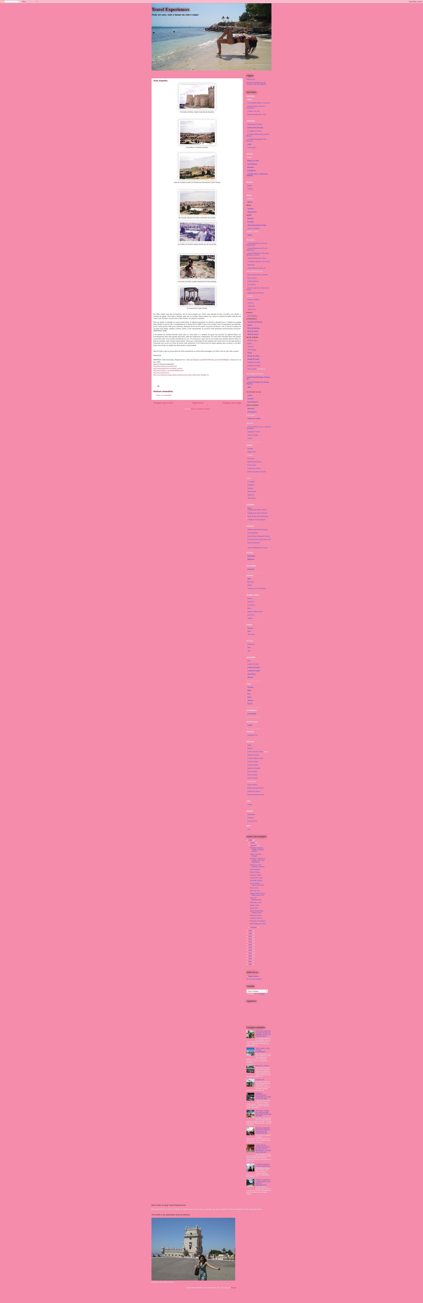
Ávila (249, 579)
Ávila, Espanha (255, 869)
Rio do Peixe (251, 284)
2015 (250, 947)
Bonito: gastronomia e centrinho (257, 275)
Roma (249, 697)
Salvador (250, 208)
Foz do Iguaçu (252, 316)
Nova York (250, 615)
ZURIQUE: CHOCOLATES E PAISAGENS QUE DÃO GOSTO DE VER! (263, 1096)
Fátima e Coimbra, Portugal (256, 855)
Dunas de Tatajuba (253, 228)
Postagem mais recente (163, 403)
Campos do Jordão (253, 418)
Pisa (248, 694)
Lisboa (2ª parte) (252, 765)
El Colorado (251, 481)
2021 (250, 961)
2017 (250, 953)
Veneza (249, 704)
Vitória (249, 235)
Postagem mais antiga (232, 403)
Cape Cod (250, 602)
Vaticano (250, 700)
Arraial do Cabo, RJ (256, 918)
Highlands (250, 559)
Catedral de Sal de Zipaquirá (256, 519)
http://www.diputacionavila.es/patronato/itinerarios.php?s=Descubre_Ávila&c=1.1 (181, 375)
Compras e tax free (253, 111)
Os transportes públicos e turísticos (258, 103)
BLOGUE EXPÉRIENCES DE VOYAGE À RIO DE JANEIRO (256, 83)
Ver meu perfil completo (254, 979)
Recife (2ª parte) (252, 334)
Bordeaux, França (255, 875)
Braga (249, 745)
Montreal (250, 448)
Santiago (250, 488)
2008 (250, 840)
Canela (249, 395)
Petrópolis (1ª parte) (253, 362)
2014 (250, 945)
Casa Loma (251, 458)
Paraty (249, 353)
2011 (250, 936)
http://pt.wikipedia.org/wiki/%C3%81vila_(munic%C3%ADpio (207, 360)
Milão (249, 690)
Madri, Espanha (255, 872)
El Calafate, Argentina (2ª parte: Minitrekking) (262, 1165)
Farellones (250, 485)
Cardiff (249, 725)
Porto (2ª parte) (252, 775)
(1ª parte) (255, 664)
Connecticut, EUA (255, 902)
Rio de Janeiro (252, 369)
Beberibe (250, 218)
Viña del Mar (251, 498)
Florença (250, 687)
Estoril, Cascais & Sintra (255, 751)
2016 (250, 950)
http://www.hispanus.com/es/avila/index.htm (168, 370)
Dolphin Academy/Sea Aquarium (257, 529)
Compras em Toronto (254, 468)
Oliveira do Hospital (253, 768)
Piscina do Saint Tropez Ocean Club (259, 539)
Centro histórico (252, 785)
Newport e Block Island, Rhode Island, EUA (257, 894)
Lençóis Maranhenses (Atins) (256, 258)
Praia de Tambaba (253, 299)
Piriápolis (250, 818)
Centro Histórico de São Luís (256, 268)
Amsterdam (251, 644)
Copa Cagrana (252, 164)
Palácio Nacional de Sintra (255, 794)
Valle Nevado (251, 491)
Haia (248, 651)
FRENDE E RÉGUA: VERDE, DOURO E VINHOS (257, 849)
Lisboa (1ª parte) (252, 761)
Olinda (249, 325)
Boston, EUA (254, 888)
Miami (249, 608)
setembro (253, 845)
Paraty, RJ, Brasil (255, 915)
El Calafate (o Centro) (254, 131)
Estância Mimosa (253, 281)
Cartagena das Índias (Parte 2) (257, 513)
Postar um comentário (164, 395)
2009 (250, 931)
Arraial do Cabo (252, 340)
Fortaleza (250, 222)
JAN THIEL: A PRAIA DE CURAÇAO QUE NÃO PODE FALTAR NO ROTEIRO (263, 1113)
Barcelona (250, 582)
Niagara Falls (251, 452)
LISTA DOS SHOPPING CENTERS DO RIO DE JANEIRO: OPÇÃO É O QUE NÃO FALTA (263, 1033)
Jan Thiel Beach (252, 533)
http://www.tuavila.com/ (161, 373)
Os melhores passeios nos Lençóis (258, 261)
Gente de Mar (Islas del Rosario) (257, 516)
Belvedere (250, 167)
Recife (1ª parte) (252, 331)
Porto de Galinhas (253, 328)
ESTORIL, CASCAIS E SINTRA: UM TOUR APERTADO (257, 860)
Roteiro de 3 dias (253, 161)
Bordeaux (250, 628)
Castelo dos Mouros (253, 791)
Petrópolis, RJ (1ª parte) (257, 921)
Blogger (233, 1287)
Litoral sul (250, 303)
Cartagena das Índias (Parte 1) (257, 510)
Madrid (249, 585)
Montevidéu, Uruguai (262, 1066)
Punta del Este (252, 821)
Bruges (249, 185)
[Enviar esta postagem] (158, 386)
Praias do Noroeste (253, 543)
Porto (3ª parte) (252, 778)
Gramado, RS (259, 1079)
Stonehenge (251, 674)
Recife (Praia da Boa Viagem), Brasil (256, 911)
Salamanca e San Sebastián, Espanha (257, 865)
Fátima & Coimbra (253, 755)
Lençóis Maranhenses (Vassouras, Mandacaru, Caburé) (257, 254)
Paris (249, 631)
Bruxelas (250, 189)
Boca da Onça (252, 278)
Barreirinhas (251, 265)
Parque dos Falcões (253, 432)
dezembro (253, 927)
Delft (248, 647)
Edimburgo (251, 556)
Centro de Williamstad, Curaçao (257, 548)
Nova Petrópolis (252, 402)
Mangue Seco (252, 212)
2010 (250, 933)
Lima (248, 829)
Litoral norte (251, 306)
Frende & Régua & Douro (255, 758)
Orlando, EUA (254, 905)
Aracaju (249, 438)
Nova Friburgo (251, 350)
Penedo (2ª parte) (253, 359)
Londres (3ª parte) (253, 670)
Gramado (250, 398)
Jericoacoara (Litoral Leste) (256, 225)
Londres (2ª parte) (253, 667)
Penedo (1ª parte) (253, 356)
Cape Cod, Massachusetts (255, 899)
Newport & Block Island (254, 611)
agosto (252, 843)
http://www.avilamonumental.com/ (165, 366)
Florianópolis (252, 412)
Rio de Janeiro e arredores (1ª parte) (257, 884)
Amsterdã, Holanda (256, 880)
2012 (250, 939)
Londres (249, 664)
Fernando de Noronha (254, 322)
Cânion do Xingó (252, 435)
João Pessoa (251, 309)
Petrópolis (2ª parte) (253, 365)
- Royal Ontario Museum (254, 462)
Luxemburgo (251, 713)
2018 (250, 956)
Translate (262, 994)
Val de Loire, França (256, 878)
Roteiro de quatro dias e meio (256, 114)
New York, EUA (255, 891)
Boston (249, 598)
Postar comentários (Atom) (200, 409)
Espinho (250, 748)
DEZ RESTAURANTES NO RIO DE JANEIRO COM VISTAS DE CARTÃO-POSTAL (262, 1130)
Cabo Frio (250, 346)
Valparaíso (250, 495)
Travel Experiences (170, 9)
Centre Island (251, 465)
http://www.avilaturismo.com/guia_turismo (167, 368)
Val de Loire (251, 634)
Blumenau (250, 408)
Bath (248, 661)
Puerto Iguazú (251, 147)
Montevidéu (251, 814)
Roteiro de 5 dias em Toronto (256, 472)
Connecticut (251, 605)
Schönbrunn (251, 170)
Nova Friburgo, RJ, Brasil (258, 924)
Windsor (250, 677)
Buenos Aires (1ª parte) (254, 124)
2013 (250, 942)
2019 (250, 958)
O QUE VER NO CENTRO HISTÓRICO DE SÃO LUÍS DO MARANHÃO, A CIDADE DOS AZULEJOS (263, 1148)
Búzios (249, 343)
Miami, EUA (254, 908)
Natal (249, 387)
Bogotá (249, 508)
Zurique (249, 804)
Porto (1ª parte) (252, 771)
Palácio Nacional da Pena (255, 788)
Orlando (249, 618)
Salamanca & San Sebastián (256, 588)
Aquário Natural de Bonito (255, 293)
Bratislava (250, 569)
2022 (250, 964)
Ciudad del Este (252, 735)
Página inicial (197, 403)
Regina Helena (253, 976)
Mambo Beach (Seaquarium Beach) (258, 536)
